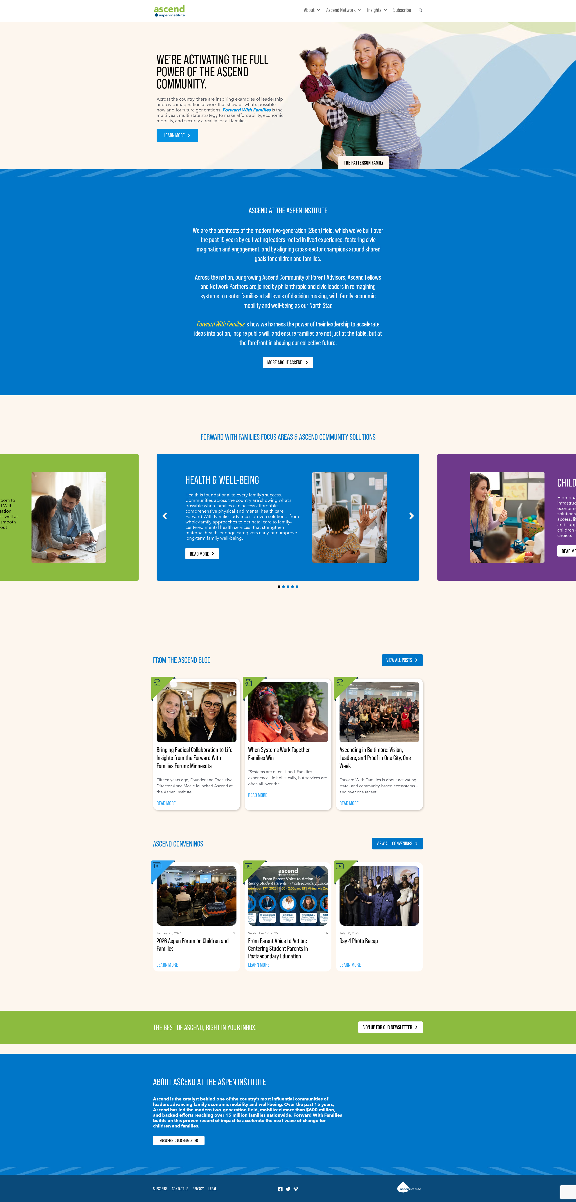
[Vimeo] (295, 1189)
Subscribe (160, 1188)
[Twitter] (288, 1189)
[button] (177, 135)
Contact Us (180, 1188)
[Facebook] (280, 1189)
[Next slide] (411, 516)
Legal (212, 1188)
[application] (317, 10)
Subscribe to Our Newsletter (179, 1140)
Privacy (198, 1188)
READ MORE (166, 803)
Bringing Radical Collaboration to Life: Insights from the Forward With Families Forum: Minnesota (195, 758)
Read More (199, 554)
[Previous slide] (164, 516)
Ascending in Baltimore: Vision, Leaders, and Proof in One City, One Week (375, 758)
